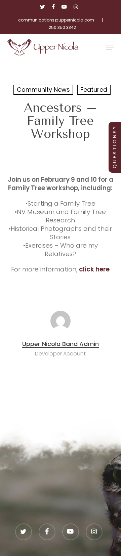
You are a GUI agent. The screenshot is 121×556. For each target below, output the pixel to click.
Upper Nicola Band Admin (60, 344)
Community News (43, 89)
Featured (93, 89)
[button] (110, 47)
